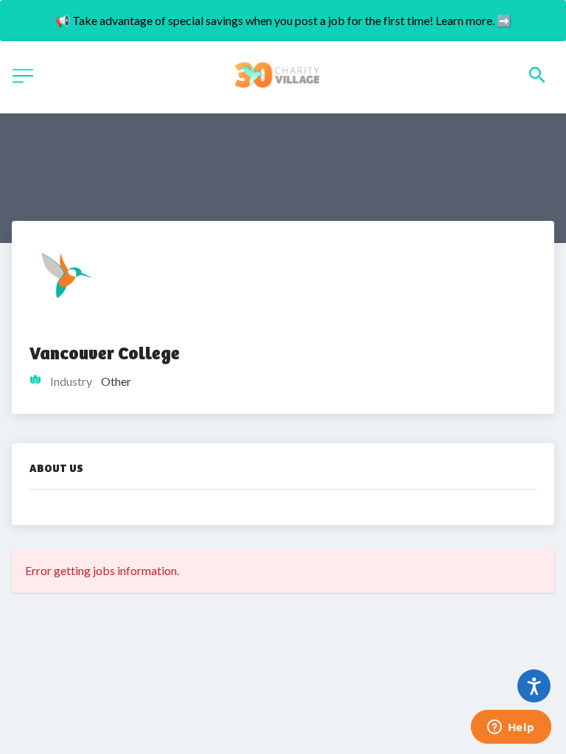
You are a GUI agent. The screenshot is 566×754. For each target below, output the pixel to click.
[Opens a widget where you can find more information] (510, 728)
